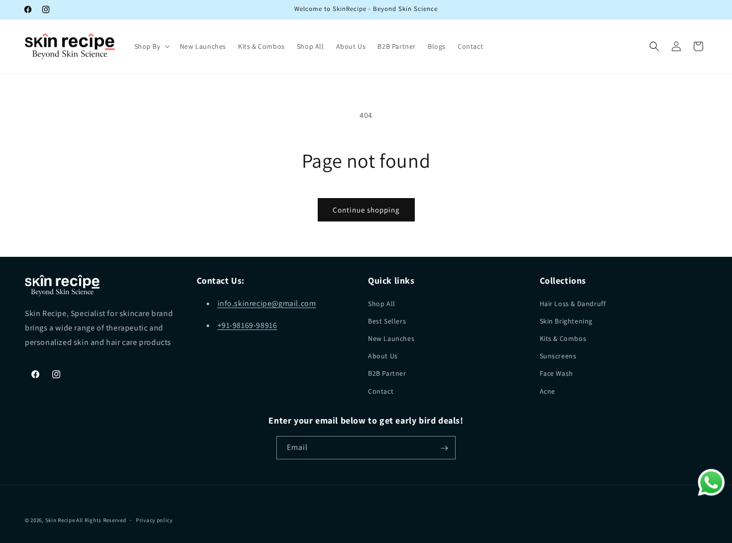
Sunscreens (558, 355)
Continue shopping (366, 210)
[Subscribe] (444, 448)
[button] (151, 46)
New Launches (391, 337)
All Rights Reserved (101, 520)
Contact (380, 390)
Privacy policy (154, 519)
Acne (547, 390)
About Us (383, 355)
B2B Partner (387, 373)
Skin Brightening (566, 320)
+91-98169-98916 (247, 325)
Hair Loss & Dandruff (573, 303)
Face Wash (556, 373)
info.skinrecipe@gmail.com (267, 303)
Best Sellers (387, 320)
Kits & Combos (563, 337)
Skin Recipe (60, 520)
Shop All (381, 303)
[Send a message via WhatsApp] (711, 482)
